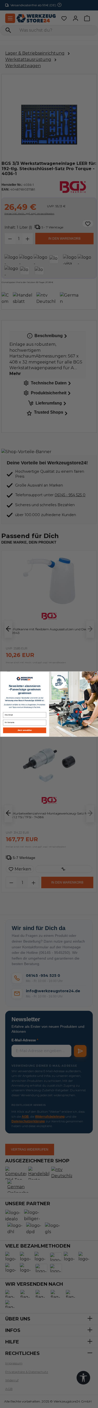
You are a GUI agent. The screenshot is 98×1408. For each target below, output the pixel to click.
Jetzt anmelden (25, 730)
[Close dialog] (95, 673)
